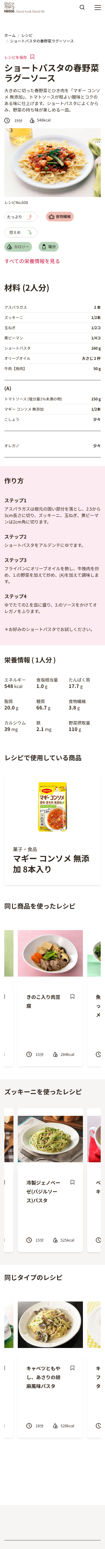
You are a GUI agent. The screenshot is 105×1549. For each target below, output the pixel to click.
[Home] (25, 7)
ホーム (10, 35)
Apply (82, 9)
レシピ (27, 35)
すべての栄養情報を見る (32, 261)
